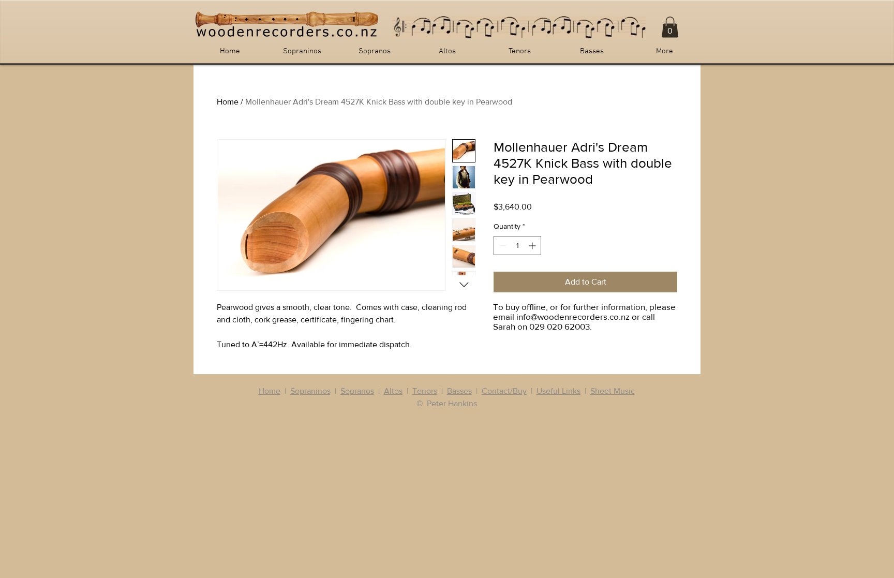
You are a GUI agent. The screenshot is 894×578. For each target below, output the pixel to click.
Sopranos (357, 391)
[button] (670, 27)
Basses (459, 391)
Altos (393, 391)
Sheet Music (612, 391)
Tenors (424, 391)
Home (228, 101)
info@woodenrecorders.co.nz (573, 316)
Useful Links (558, 391)
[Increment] (533, 245)
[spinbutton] (517, 245)
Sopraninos (310, 391)
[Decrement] (501, 245)
